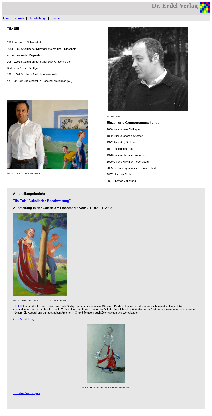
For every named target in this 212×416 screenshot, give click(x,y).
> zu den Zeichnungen (26, 393)
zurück (19, 18)
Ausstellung (38, 18)
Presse (56, 18)
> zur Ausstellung (23, 319)
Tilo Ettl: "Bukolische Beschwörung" (42, 201)
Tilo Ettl (17, 306)
